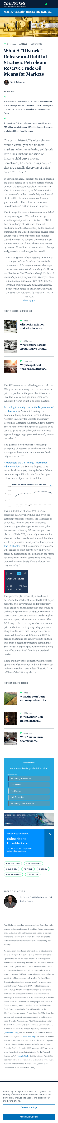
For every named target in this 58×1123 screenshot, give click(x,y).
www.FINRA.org (11, 1032)
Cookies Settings (29, 1108)
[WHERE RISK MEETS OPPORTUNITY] (29, 819)
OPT (19, 573)
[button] (29, 12)
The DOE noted (12, 545)
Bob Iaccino (13, 864)
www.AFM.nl (22, 1056)
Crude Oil (11, 869)
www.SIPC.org (29, 1036)
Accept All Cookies (29, 1117)
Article (28, 869)
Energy (43, 869)
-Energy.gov (29, 300)
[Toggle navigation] (54, 4)
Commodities (33, 864)
